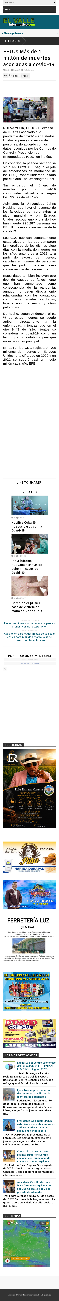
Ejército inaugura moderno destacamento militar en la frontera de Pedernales (33, 1093)
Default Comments (30, 660)
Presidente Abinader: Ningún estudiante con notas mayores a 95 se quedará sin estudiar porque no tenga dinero (36, 1125)
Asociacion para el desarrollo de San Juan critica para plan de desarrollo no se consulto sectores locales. (29, 637)
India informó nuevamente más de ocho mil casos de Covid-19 (26, 567)
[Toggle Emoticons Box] (5, 669)
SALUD (16, 70)
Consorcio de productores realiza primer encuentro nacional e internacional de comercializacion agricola (33, 1156)
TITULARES (11, 41)
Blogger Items (46, 1295)
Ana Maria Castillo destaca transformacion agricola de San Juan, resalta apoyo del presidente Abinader (34, 1187)
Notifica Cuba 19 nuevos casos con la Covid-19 (26, 526)
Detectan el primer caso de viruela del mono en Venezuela (26, 607)
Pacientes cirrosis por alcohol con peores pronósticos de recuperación (29, 624)
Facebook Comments (30, 663)
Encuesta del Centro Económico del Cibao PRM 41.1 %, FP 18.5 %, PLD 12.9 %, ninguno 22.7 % (36, 1066)
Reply (7, 70)
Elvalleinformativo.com (28, 1295)
